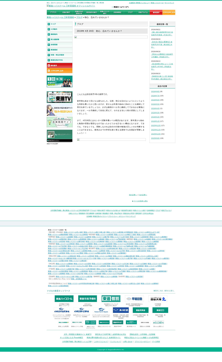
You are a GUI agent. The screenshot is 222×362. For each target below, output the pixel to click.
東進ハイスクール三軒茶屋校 (123, 244)
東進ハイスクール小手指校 (157, 264)
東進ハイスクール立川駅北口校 (59, 251)
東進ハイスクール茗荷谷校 (146, 234)
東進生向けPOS (128, 213)
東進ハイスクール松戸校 (74, 273)
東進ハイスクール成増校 (132, 241)
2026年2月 (155, 117)
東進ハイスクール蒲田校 (84, 244)
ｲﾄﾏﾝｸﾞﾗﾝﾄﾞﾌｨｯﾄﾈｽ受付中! (61, 318)
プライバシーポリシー (142, 342)
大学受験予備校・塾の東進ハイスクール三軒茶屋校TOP (69, 210)
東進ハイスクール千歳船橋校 (144, 246)
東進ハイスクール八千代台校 (112, 273)
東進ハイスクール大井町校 (65, 244)
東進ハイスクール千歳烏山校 (123, 246)
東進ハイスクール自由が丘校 (78, 246)
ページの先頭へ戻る (141, 201)
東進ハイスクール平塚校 (142, 258)
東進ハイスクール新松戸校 (98, 271)
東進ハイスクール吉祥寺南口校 (107, 248)
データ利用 (156, 342)
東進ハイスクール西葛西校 (77, 239)
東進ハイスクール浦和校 (64, 264)
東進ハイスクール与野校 (153, 266)
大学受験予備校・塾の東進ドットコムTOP (77, 342)
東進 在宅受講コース (79, 279)
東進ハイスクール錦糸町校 (139, 237)
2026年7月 (155, 96)
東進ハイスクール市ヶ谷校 (73, 232)
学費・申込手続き (116, 213)
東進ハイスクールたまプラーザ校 (84, 258)
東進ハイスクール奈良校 (134, 276)
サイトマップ (169, 3)
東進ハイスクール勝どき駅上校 (94, 232)
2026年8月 (155, 91)
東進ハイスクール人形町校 (78, 234)
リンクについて (115, 342)
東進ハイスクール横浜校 (77, 261)
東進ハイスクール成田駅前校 (156, 271)
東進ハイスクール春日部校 (101, 264)
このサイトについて (101, 342)
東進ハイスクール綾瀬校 (64, 237)
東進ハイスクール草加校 (97, 266)
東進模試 (106, 213)
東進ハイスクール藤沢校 (160, 258)
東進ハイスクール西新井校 (57, 239)
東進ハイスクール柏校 (146, 269)
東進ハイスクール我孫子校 (65, 269)
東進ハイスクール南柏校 (92, 273)
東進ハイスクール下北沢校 (57, 246)
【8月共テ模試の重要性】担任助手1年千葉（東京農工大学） (161, 44)
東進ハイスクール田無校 (79, 251)
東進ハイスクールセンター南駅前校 (60, 258)
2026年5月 (155, 104)
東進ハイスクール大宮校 (82, 264)
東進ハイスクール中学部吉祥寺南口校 (81, 283)
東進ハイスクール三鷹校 (74, 253)
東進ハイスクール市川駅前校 (85, 269)
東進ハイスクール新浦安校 (78, 271)
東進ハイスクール (157, 3)
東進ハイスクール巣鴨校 (113, 241)
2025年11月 (156, 130)
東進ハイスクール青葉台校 (66, 256)
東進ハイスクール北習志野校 (58, 271)
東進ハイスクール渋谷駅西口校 (145, 244)
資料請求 (138, 213)
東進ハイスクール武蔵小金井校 (95, 253)
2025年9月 (155, 138)
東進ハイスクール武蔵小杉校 (58, 261)
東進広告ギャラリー (54, 140)
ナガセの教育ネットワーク (58, 291)
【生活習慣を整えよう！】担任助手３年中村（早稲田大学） (162, 66)
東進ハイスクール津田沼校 (136, 271)
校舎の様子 (101, 210)
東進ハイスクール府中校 (155, 251)
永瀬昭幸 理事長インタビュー (139, 3)
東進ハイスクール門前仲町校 (115, 239)
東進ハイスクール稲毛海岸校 (107, 269)
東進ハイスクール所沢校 (115, 266)
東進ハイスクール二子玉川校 (78, 248)
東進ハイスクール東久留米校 (136, 251)
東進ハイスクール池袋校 (142, 239)
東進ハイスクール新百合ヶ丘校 (147, 256)
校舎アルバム (166, 210)
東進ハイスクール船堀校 (95, 239)
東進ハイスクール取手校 (83, 276)
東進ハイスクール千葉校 (117, 271)
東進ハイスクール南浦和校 (134, 266)
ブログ (79, 17)
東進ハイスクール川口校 (120, 264)
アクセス (93, 210)
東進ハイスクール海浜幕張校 (128, 269)
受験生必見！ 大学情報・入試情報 (142, 334)
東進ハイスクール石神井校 (95, 241)
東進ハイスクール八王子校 (115, 251)
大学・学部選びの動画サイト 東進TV (77, 334)
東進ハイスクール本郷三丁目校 (125, 234)
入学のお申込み (148, 213)
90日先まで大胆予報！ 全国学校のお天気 (110, 334)
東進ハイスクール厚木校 (85, 256)
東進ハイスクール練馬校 (150, 241)
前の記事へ (133, 195)
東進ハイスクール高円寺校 (75, 241)
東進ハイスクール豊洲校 (158, 237)
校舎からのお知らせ (113, 210)
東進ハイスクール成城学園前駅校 (100, 246)
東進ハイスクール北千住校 (119, 237)
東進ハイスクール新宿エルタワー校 (146, 232)
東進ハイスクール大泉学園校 (162, 239)
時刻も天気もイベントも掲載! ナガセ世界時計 (141, 338)
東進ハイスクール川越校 (138, 264)
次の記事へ (143, 195)
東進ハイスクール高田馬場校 (58, 234)
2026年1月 (155, 121)
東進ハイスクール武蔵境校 (116, 253)
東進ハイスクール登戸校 (123, 258)
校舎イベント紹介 (139, 210)
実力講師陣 (90, 213)
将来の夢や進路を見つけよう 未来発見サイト (104, 338)
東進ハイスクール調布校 (96, 251)
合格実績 (98, 213)
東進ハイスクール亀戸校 (100, 237)
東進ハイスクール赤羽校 (104, 234)
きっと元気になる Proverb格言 (71, 338)
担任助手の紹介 (126, 210)
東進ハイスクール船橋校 (56, 273)
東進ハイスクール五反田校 (103, 244)
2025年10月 (156, 134)
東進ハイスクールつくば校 (65, 276)
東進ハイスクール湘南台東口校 (124, 256)
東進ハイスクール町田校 (56, 253)
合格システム (73, 213)
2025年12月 (156, 125)
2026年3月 (155, 113)
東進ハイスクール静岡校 (108, 276)
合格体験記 (151, 210)
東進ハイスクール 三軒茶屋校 (60, 17)
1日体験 (89, 216)
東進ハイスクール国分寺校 (146, 248)
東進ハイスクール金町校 (82, 237)
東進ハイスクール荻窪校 (56, 241)
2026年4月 (155, 108)
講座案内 (82, 213)
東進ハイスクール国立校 (127, 248)
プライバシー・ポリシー (116, 216)
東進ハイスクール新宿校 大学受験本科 (120, 232)
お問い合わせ (127, 342)
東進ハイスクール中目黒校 (57, 248)
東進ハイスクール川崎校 (103, 256)
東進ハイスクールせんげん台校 (77, 266)
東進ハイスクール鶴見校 (105, 258)
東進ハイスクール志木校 (56, 266)
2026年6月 (155, 100)
